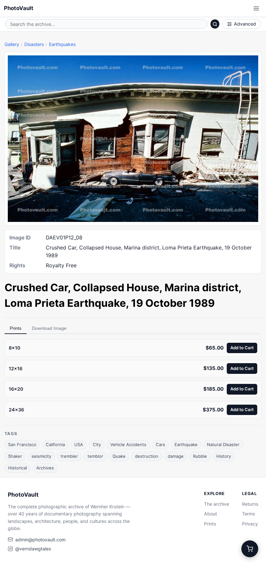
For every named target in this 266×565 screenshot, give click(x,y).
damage (176, 456)
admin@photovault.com (40, 539)
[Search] (215, 24)
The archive (216, 504)
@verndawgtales (33, 548)
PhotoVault (18, 8)
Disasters (34, 44)
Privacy (250, 523)
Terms (248, 513)
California (55, 444)
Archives (45, 467)
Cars (160, 444)
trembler (69, 456)
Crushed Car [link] (36, 287)
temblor (95, 456)
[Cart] (249, 548)
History (223, 456)
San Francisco (22, 444)
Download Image (49, 328)
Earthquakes (62, 44)
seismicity (41, 456)
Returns (250, 504)
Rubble (200, 456)
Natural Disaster (223, 444)
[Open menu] (256, 8)
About (210, 513)
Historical (17, 467)
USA (78, 444)
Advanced (245, 24)
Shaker (15, 456)
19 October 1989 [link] (173, 303)
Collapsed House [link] (116, 287)
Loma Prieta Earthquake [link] (65, 303)
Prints (15, 328)
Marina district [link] (201, 287)
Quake (119, 456)
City (97, 444)
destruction (146, 456)
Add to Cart (242, 347)
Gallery (12, 44)
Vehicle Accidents (128, 444)
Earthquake (186, 444)
